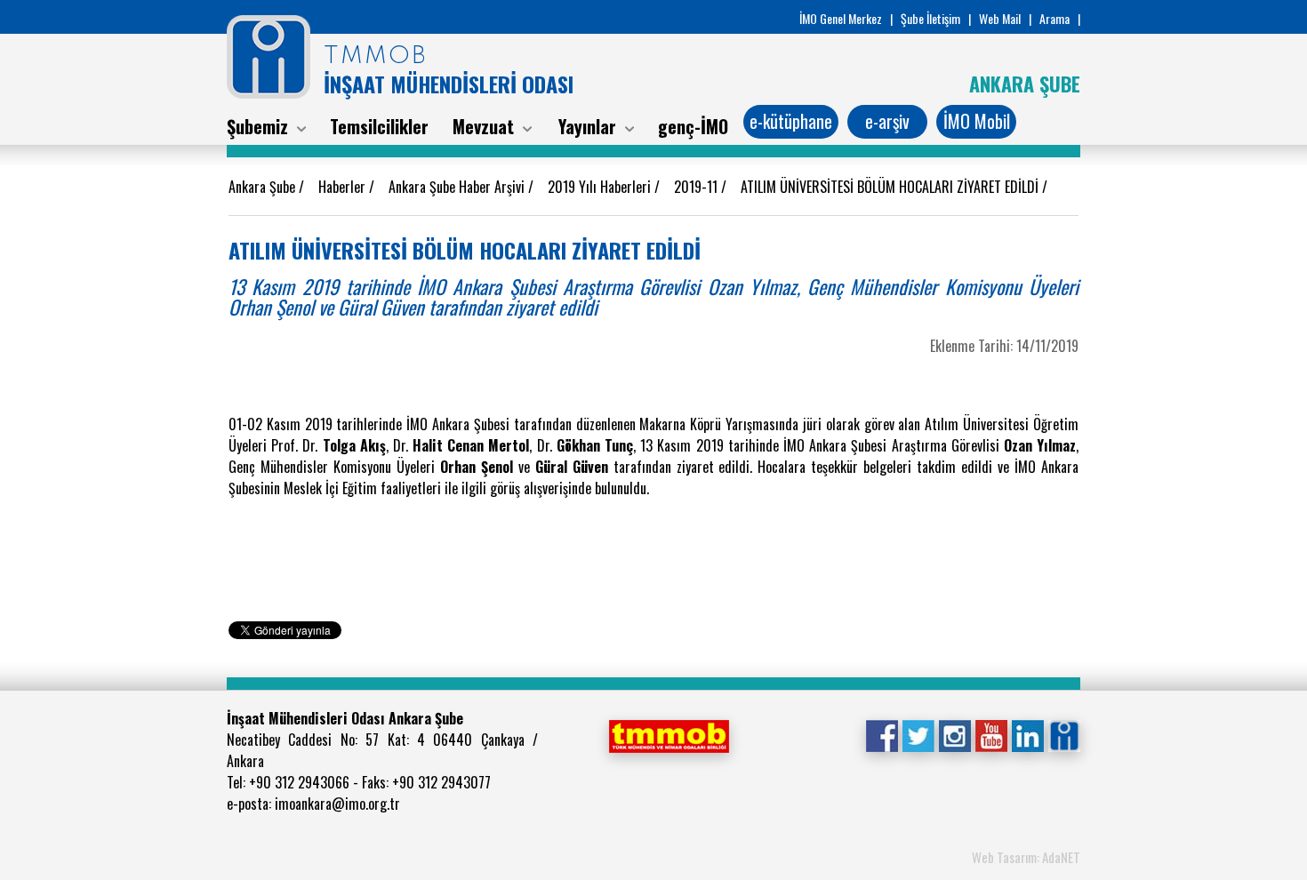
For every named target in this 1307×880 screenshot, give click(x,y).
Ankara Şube (264, 186)
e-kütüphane (791, 121)
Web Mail (1000, 18)
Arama (1054, 18)
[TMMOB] (668, 734)
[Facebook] (881, 734)
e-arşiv (887, 121)
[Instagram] (954, 734)
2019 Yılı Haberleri (601, 186)
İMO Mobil (976, 121)
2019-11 (697, 186)
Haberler (343, 186)
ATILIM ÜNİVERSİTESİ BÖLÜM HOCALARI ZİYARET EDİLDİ (891, 186)
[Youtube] (990, 734)
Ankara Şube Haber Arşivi (458, 186)
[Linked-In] (1027, 734)
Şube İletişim (930, 18)
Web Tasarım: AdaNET (1026, 857)
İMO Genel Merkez (840, 18)
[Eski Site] (1063, 734)
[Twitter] (918, 734)
